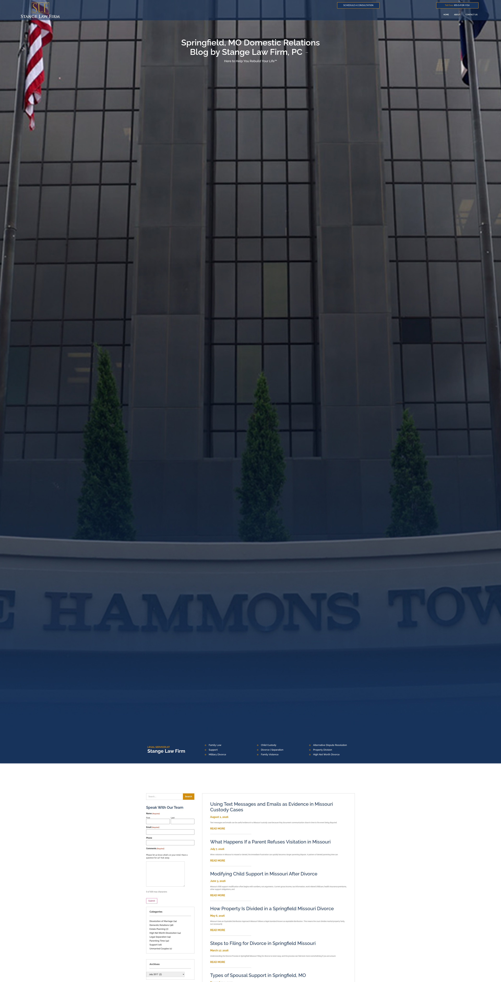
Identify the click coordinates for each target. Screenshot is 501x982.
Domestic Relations (159, 925)
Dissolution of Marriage (161, 921)
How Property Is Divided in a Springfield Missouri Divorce (272, 908)
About (457, 15)
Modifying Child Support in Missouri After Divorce (263, 873)
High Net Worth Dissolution (163, 933)
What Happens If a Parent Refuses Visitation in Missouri (270, 841)
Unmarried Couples (159, 948)
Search (188, 796)
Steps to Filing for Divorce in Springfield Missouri (263, 943)
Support (154, 944)
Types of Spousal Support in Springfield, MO (258, 975)
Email (152, 827)
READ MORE (217, 828)
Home (446, 15)
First (148, 818)
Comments (155, 848)
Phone (149, 838)
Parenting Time (157, 941)
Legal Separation (158, 937)
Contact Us (472, 15)
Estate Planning (157, 929)
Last (173, 818)
